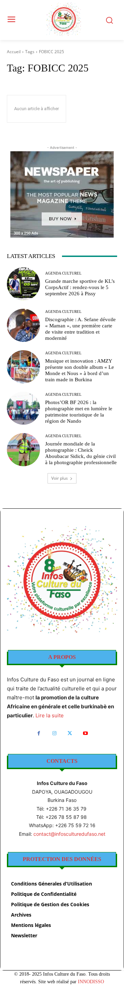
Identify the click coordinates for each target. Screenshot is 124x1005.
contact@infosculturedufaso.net (69, 834)
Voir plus (59, 478)
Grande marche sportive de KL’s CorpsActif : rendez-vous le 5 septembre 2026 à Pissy (80, 287)
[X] (70, 733)
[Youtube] (85, 733)
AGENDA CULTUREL (63, 273)
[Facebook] (39, 733)
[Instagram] (54, 733)
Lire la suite (49, 715)
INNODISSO (91, 981)
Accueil (14, 52)
